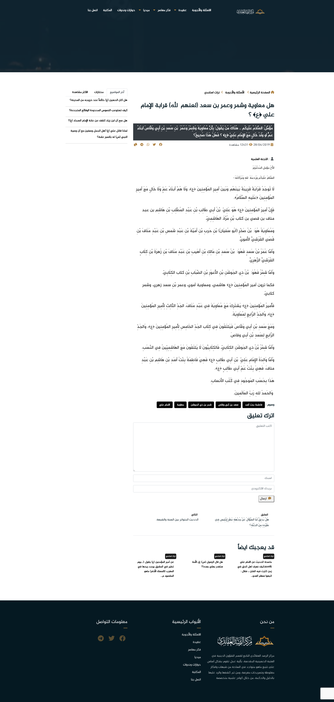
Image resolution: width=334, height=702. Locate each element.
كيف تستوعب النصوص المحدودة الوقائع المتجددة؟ (98, 110)
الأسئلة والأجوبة (234, 92)
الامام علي (164, 405)
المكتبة (107, 10)
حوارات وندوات (126, 10)
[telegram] (101, 639)
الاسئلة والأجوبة (201, 10)
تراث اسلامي (212, 92)
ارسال (263, 498)
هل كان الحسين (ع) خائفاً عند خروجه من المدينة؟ (98, 100)
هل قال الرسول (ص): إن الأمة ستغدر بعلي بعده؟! (207, 564)
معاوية (180, 405)
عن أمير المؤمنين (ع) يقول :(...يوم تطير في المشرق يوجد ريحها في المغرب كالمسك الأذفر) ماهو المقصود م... (155, 569)
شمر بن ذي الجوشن (201, 405)
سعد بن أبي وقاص (228, 405)
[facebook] (122, 639)
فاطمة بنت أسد (253, 405)
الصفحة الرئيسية (260, 92)
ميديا (146, 10)
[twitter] (112, 639)
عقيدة (183, 10)
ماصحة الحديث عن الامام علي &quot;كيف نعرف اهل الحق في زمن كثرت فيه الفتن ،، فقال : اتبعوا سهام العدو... (254, 569)
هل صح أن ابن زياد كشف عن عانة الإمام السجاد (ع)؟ (97, 120)
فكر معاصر (164, 10)
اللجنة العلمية (259, 159)
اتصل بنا (93, 10)
